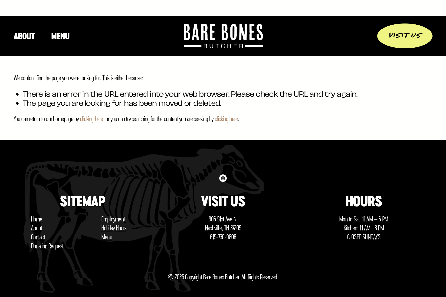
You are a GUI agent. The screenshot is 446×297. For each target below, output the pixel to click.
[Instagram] (223, 178)
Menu (60, 36)
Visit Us (404, 36)
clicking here (91, 118)
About (24, 36)
